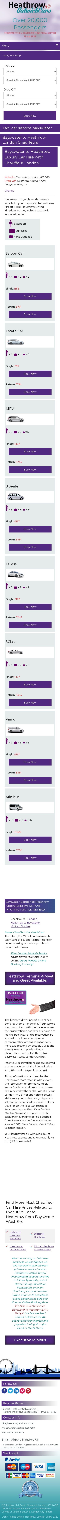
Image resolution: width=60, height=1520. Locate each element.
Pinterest (28, 1391)
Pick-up (9, 65)
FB (4, 1391)
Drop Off (9, 89)
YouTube (22, 1391)
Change (9, 190)
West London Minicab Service (29, 953)
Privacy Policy (48, 1412)
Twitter (10, 1391)
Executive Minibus (30, 1340)
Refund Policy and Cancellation (20, 1412)
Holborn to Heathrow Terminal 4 (15, 1235)
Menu (6, 45)
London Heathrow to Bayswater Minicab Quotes (25, 923)
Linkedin (16, 1391)
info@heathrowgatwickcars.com (18, 1423)
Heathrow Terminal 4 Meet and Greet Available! (30, 978)
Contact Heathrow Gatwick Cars (19, 1409)
